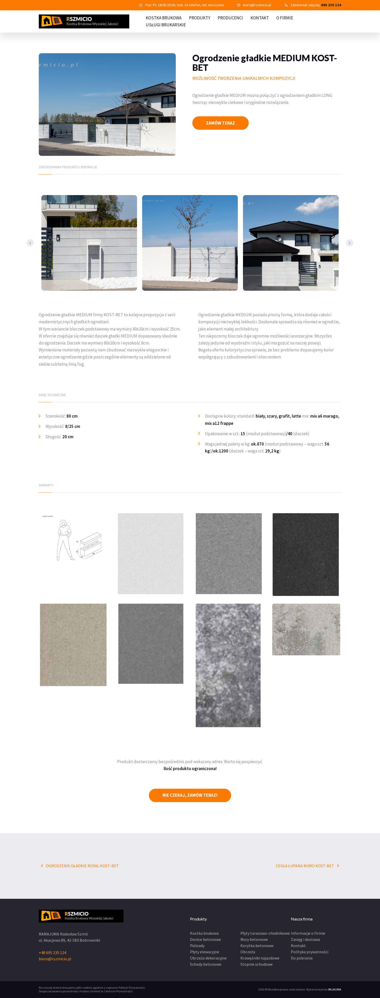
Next (350, 243)
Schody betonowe (205, 964)
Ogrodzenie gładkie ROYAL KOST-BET (82, 865)
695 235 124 (331, 5)
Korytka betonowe (256, 945)
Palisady (197, 945)
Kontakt (259, 18)
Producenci (230, 18)
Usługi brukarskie (166, 25)
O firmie (284, 18)
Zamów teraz (220, 123)
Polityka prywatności (309, 951)
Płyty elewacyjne (204, 951)
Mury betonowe (254, 939)
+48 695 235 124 (52, 952)
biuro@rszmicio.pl (257, 5)
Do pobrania (302, 958)
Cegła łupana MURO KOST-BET (305, 865)
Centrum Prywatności (118, 991)
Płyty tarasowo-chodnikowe (265, 933)
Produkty (199, 18)
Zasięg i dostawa (305, 939)
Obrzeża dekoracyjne (208, 958)
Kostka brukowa (204, 933)
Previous (30, 243)
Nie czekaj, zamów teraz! (190, 795)
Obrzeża (247, 951)
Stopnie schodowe (256, 964)
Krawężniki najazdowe (259, 958)
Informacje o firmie (308, 933)
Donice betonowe (205, 939)
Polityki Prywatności (132, 987)
